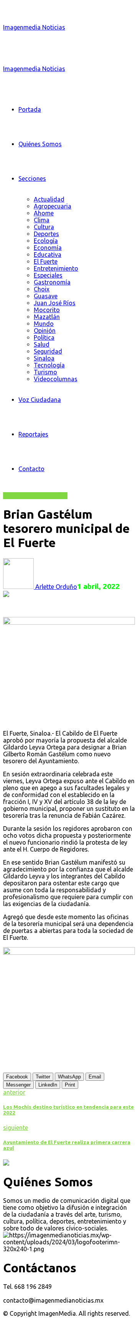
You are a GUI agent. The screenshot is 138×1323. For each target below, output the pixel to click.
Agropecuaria (52, 206)
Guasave (46, 296)
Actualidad (49, 199)
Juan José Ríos (55, 302)
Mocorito (47, 309)
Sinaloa (44, 358)
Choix (41, 289)
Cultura (44, 226)
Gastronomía (52, 282)
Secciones (32, 178)
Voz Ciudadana (39, 399)
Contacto (31, 468)
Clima (41, 220)
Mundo (44, 323)
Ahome (44, 213)
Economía (48, 247)
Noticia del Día (47, 495)
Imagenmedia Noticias (34, 27)
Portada (29, 109)
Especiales (48, 275)
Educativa (47, 254)
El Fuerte (46, 261)
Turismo (45, 372)
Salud (41, 344)
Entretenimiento (56, 268)
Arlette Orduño (55, 586)
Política (44, 337)
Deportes (46, 233)
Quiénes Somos (40, 144)
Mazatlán (47, 316)
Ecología (46, 240)
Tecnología (49, 365)
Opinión (45, 330)
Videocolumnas (55, 378)
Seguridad (48, 351)
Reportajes (33, 434)
